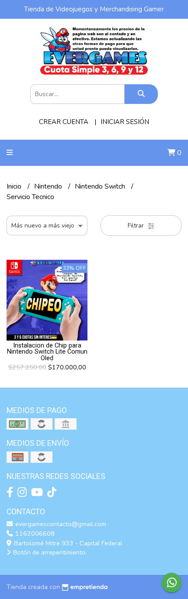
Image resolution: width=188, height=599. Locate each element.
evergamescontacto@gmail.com (60, 524)
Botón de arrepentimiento (48, 552)
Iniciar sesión (125, 121)
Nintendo (49, 186)
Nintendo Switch (101, 186)
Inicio (15, 186)
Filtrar (137, 225)
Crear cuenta (63, 121)
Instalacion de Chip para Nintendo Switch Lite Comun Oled (47, 352)
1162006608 (34, 533)
